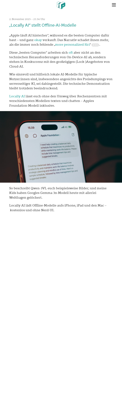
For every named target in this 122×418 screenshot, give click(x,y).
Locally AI (17, 96)
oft (71, 52)
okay (38, 40)
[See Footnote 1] (95, 44)
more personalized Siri (72, 44)
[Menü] (114, 5)
